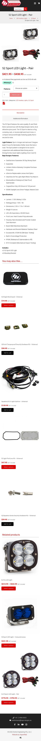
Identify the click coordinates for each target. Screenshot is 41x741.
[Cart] (39, 3)
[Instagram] (26, 724)
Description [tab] (20, 113)
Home (10, 18)
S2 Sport (33, 18)
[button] (7, 353)
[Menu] (35, 3)
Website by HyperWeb (19, 735)
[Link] (11, 3)
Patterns (7, 89)
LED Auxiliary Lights (21, 18)
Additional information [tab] (20, 118)
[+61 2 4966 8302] (14, 717)
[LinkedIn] (18, 724)
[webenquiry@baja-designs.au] (11, 720)
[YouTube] (22, 724)
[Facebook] (15, 724)
